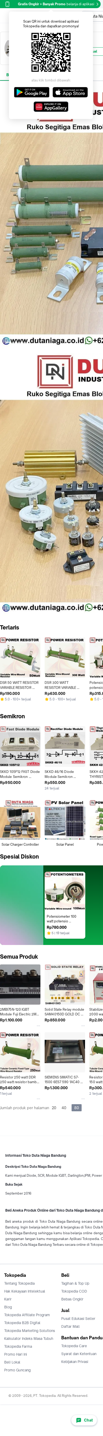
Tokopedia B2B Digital (22, 1323)
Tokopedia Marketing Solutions (29, 1331)
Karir (8, 1299)
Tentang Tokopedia (19, 1283)
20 (54, 1108)
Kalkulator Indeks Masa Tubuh (28, 1338)
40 (64, 1108)
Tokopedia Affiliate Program (27, 1315)
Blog (8, 1307)
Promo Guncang (17, 1370)
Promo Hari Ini (15, 1354)
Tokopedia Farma (18, 1346)
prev (4, 217)
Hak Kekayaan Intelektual (24, 1291)
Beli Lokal (12, 1362)
